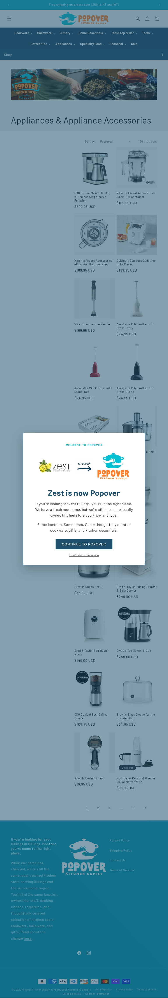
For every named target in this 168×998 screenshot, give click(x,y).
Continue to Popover (84, 544)
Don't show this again (84, 555)
